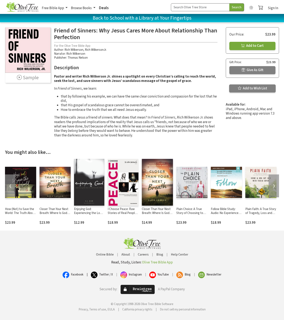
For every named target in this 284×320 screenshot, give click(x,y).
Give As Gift (254, 70)
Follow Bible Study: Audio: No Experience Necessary (224, 213)
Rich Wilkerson (73, 50)
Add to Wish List (254, 88)
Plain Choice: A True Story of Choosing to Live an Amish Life (189, 213)
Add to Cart (255, 45)
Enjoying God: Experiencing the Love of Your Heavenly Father (88, 215)
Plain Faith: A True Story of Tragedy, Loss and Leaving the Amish (260, 213)
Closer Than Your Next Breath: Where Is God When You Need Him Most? (54, 215)
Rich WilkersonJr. (96, 50)
